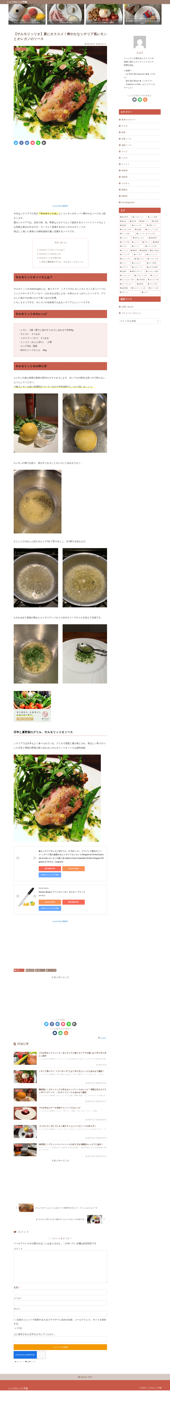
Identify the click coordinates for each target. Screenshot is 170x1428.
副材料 (124, 196)
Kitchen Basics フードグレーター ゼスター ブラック (62, 892)
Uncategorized (127, 202)
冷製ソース (126, 139)
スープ (124, 151)
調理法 (124, 190)
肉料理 (124, 177)
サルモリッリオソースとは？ (52, 250)
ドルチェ (125, 183)
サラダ (124, 126)
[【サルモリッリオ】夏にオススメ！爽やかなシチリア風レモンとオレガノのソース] (27, 143)
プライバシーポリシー (131, 313)
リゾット (125, 164)
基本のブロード (128, 119)
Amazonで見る (73, 868)
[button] (158, 321)
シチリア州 (52, 970)
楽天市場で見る (50, 868)
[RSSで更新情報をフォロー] (66, 1033)
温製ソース (20, 970)
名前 (17, 1287)
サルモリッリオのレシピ (50, 254)
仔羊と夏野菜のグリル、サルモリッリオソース (62, 262)
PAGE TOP (86, 1377)
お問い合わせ (127, 307)
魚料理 (124, 170)
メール (18, 1298)
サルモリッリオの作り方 (50, 258)
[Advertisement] (60, 153)
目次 (57, 242)
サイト (17, 1309)
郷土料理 (31, 970)
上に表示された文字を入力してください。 (35, 1334)
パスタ (124, 158)
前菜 (123, 132)
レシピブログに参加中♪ (60, 206)
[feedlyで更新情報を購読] (60, 1033)
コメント (18, 1248)
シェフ (139, 52)
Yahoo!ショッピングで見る (50, 875)
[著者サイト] (55, 1033)
